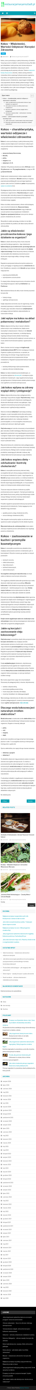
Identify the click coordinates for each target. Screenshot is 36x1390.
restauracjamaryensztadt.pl (20, 56)
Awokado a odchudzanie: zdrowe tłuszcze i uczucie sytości (31, 801)
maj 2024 (6, 1150)
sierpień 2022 (7, 1190)
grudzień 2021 (7, 1219)
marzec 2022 (7, 1208)
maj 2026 (6, 1092)
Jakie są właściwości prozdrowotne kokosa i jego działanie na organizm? (18, 103)
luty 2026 (5, 1103)
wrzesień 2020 (7, 1273)
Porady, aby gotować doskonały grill (19, 1055)
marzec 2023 (7, 1164)
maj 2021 (6, 1244)
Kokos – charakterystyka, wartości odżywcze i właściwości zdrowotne (15, 99)
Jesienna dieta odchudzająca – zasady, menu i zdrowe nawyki (15, 895)
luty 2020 (5, 1298)
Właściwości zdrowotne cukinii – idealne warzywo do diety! (6, 801)
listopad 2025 (7, 1114)
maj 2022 (6, 1200)
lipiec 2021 (6, 1236)
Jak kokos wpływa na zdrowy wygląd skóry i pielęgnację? (17, 110)
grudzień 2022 (7, 1175)
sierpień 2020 (7, 1276)
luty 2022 (5, 1211)
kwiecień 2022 (7, 1204)
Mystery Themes (24, 1388)
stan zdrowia (24, 703)
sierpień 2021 (7, 1233)
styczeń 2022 (7, 1215)
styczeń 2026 (7, 1107)
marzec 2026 (7, 1099)
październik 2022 (8, 1182)
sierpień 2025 (7, 1125)
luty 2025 (5, 1146)
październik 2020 (8, 1269)
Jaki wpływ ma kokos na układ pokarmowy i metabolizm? (17, 106)
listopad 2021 (7, 1222)
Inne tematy (6, 1005)
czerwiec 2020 (7, 1284)
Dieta (3, 53)
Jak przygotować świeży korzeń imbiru (20, 1033)
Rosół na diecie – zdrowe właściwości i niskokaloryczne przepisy (14, 979)
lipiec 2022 (6, 1193)
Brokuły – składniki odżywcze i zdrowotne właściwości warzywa (14, 866)
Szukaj (3, 902)
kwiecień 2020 (7, 1291)
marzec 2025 (7, 1143)
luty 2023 (5, 1168)
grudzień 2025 (7, 1110)
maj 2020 (6, 1287)
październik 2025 (8, 1117)
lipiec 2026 (6, 1085)
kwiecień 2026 (7, 1096)
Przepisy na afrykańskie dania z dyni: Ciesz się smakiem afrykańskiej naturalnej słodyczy (19, 1023)
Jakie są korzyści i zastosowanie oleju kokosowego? (19, 120)
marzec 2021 (7, 1251)
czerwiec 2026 (7, 1088)
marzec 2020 (7, 1294)
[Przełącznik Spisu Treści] (31, 95)
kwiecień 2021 (7, 1247)
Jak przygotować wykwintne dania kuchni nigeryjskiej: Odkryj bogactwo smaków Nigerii (18, 1044)
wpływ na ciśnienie (6, 186)
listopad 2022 (7, 1179)
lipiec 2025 (6, 1128)
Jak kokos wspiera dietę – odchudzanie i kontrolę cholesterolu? (18, 113)
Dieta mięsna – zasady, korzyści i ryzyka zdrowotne (18, 974)
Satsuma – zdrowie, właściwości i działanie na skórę (18, 1335)
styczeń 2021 (7, 1258)
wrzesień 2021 (7, 1229)
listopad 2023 (7, 1153)
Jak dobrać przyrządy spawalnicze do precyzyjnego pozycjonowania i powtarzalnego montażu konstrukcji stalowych (18, 961)
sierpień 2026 (7, 1081)
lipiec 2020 (6, 1280)
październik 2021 (8, 1226)
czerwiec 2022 (7, 1197)
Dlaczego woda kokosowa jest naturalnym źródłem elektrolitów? (19, 123)
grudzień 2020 (7, 1262)
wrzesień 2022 (7, 1186)
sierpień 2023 (7, 1157)
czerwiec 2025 (7, 1132)
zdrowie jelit (18, 375)
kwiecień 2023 (7, 1161)
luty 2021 (5, 1255)
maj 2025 (6, 1135)
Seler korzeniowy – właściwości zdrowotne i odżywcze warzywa (16, 954)
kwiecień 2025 (7, 1139)
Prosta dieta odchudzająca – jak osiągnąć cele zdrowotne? (17, 969)
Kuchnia (5, 1009)
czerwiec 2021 (7, 1240)
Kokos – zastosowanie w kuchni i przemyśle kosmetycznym (15, 117)
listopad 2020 (7, 1265)
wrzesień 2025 (7, 1121)
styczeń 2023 (7, 1171)
